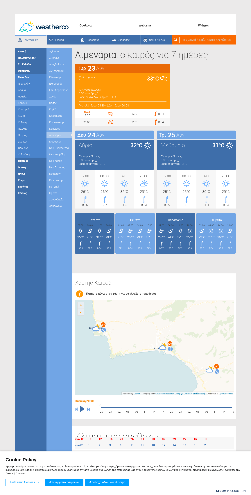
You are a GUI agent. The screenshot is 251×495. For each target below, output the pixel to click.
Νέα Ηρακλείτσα (59, 148)
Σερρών (22, 141)
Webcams (145, 25)
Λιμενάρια (55, 135)
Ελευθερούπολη (58, 90)
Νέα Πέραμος (57, 167)
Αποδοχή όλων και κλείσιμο (107, 482)
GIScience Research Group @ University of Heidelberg (180, 393)
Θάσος (53, 103)
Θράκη (22, 167)
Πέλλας (22, 128)
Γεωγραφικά (31, 40)
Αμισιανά (54, 58)
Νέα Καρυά (55, 161)
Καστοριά (23, 109)
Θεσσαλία (24, 70)
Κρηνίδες (54, 128)
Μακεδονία (24, 77)
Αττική (22, 51)
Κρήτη (21, 180)
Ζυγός (52, 96)
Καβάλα (22, 103)
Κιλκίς (21, 115)
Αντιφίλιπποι (56, 70)
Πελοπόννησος (27, 58)
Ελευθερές (55, 83)
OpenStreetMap (226, 393)
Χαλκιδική (24, 154)
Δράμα (22, 90)
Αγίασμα (54, 51)
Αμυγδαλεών (56, 64)
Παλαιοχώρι (56, 180)
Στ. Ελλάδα (24, 64)
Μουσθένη (55, 141)
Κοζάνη (22, 122)
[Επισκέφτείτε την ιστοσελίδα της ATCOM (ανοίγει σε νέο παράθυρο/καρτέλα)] (230, 490)
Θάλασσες (124, 40)
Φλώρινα (23, 148)
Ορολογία (86, 25)
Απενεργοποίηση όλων (64, 482)
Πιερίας (22, 135)
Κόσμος (22, 193)
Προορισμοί (93, 40)
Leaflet (137, 393)
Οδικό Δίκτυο (157, 40)
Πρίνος (53, 193)
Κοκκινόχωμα (57, 122)
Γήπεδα (59, 40)
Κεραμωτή (55, 115)
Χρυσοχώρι (55, 206)
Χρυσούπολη (56, 199)
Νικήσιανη (55, 173)
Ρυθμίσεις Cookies (22, 482)
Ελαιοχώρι (55, 77)
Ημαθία (22, 96)
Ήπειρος (23, 161)
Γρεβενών (24, 83)
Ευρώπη (23, 186)
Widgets (203, 25)
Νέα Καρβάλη (57, 154)
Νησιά (21, 173)
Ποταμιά (54, 186)
